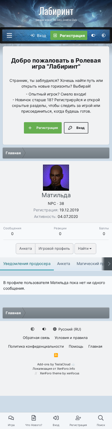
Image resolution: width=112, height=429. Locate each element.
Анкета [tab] (63, 263)
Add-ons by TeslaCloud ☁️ (56, 364)
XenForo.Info (66, 369)
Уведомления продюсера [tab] (27, 263)
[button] (103, 35)
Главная (95, 346)
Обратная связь (36, 337)
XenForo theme (50, 373)
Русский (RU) (69, 329)
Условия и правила (71, 337)
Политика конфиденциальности (36, 346)
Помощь (76, 346)
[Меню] (9, 35)
